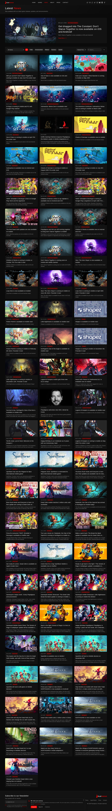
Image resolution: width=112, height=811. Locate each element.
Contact (65, 2)
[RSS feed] (104, 49)
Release (47, 49)
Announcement (39, 49)
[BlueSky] (99, 2)
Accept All (34, 806)
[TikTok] (95, 2)
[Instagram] (97, 2)
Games (40, 2)
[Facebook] (104, 2)
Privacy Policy (37, 804)
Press (58, 2)
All (26, 49)
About (52, 2)
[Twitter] (87, 2)
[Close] (83, 800)
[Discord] (92, 2)
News (46, 2)
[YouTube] (90, 2)
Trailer (31, 49)
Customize (47, 806)
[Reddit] (102, 2)
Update (60, 49)
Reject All (41, 806)
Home (34, 2)
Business (54, 49)
